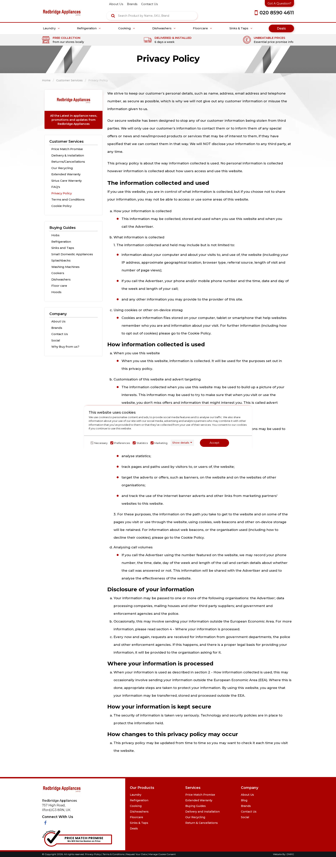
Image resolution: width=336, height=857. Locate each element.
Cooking (125, 28)
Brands (56, 328)
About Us (58, 321)
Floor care (59, 285)
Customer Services (69, 80)
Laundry (49, 28)
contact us (149, 4)
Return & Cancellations (201, 823)
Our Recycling (62, 168)
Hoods (56, 292)
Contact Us (59, 334)
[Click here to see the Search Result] (113, 16)
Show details (180, 442)
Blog (244, 800)
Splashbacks (61, 260)
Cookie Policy (61, 206)
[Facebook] (45, 823)
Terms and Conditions (68, 199)
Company (58, 314)
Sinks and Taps (62, 248)
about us (116, 4)
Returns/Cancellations (68, 161)
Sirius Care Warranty (66, 180)
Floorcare (201, 28)
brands (132, 4)
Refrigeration (87, 28)
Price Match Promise (67, 149)
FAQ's (55, 187)
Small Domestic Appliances (72, 254)
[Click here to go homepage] (61, 10)
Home (46, 80)
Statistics (142, 443)
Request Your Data (136, 854)
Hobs (55, 235)
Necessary (101, 443)
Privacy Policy (61, 193)
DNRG (290, 854)
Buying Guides (62, 228)
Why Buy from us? (65, 346)
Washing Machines (65, 267)
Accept (214, 443)
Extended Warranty (65, 174)
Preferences (122, 443)
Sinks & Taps (239, 28)
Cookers (57, 273)
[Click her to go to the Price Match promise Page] (77, 837)
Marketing (160, 443)
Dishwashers (162, 28)
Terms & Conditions (114, 854)
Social (55, 340)
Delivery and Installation (202, 811)
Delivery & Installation (67, 155)
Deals (281, 28)
